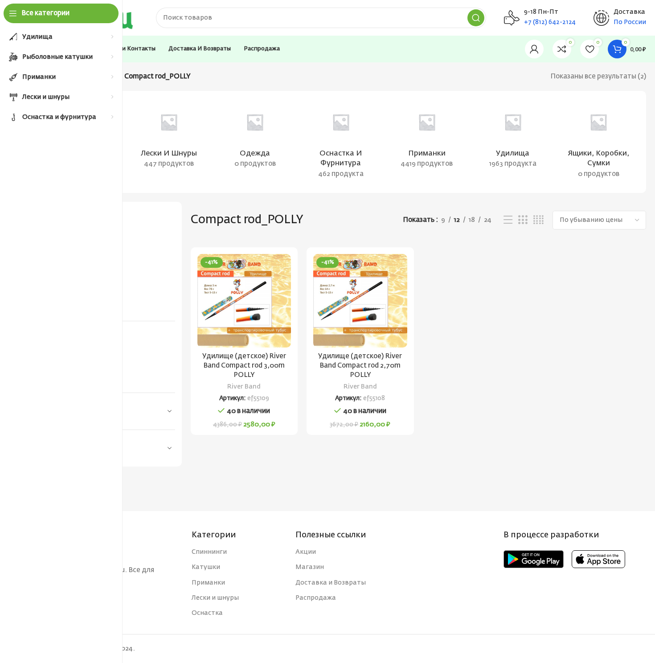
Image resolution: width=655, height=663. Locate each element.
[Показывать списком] (508, 220)
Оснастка (207, 613)
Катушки (206, 567)
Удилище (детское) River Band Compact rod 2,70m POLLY (360, 365)
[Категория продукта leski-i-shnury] (169, 137)
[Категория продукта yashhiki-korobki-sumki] (598, 142)
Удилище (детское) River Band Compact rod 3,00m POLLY (244, 365)
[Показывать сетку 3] (522, 220)
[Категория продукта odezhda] (255, 137)
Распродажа (315, 598)
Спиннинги (209, 552)
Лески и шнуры (215, 598)
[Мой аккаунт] (534, 49)
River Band (244, 387)
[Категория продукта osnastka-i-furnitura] (341, 142)
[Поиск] (475, 17)
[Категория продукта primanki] (426, 137)
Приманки (208, 583)
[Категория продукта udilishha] (512, 137)
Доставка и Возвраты (330, 583)
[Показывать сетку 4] (538, 220)
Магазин (309, 567)
